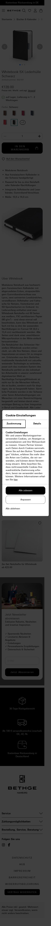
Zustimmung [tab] (14, 423)
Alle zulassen (25, 490)
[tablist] (25, 424)
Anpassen (25, 499)
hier (16, 479)
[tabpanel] (25, 456)
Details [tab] (37, 423)
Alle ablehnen (13, 508)
